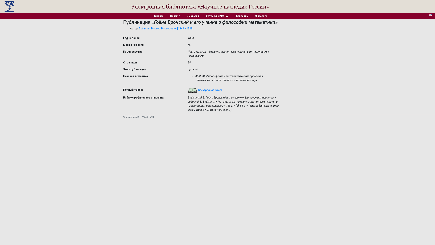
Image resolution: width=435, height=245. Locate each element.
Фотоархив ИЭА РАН (217, 16)
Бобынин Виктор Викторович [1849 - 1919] (166, 28)
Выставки (193, 16)
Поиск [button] (174, 16)
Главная (158, 16)
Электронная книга (209, 90)
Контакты (242, 16)
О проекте (261, 16)
